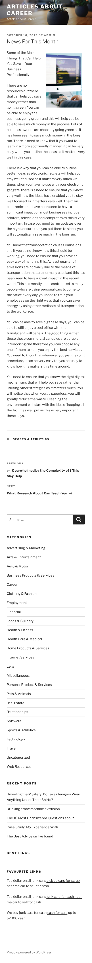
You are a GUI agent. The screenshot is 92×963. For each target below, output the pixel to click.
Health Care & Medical (24, 639)
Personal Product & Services (29, 685)
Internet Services (20, 657)
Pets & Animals (19, 694)
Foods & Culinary (20, 621)
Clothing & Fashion (22, 594)
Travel (12, 748)
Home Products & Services (28, 648)
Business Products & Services (30, 575)
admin (49, 35)
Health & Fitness (20, 630)
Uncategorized (18, 758)
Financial (14, 612)
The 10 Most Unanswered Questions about (40, 818)
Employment (17, 603)
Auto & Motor (17, 566)
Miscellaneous (18, 676)
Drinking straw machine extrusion (33, 809)
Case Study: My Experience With (32, 827)
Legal (11, 666)
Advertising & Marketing (26, 548)
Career (12, 585)
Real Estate (15, 703)
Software (14, 721)
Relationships (17, 712)
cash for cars (57, 913)
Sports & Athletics (31, 439)
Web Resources (19, 767)
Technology (16, 739)
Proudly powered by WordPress (29, 952)
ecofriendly (40, 146)
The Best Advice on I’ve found (30, 836)
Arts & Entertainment (24, 557)
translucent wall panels (25, 333)
